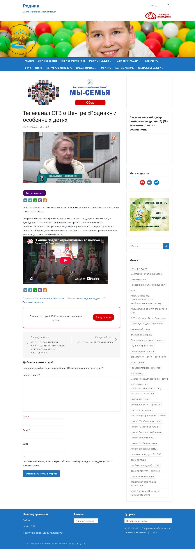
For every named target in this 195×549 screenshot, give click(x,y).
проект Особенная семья (144, 443)
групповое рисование (142, 345)
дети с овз (160, 356)
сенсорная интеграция (142, 476)
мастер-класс (138, 373)
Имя (26, 416)
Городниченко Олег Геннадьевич (148, 284)
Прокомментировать (33, 302)
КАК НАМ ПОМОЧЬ (124, 68)
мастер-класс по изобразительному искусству (146, 386)
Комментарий (31, 374)
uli (41, 126)
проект (162, 415)
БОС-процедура (139, 268)
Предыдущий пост (48, 345)
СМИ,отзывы (57, 298)
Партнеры (106, 68)
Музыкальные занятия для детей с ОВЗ (149, 310)
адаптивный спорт (140, 329)
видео (160, 340)
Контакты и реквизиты (59, 68)
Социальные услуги (149, 68)
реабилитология (139, 470)
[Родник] (97, 39)
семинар (155, 470)
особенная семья (140, 399)
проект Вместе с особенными (146, 432)
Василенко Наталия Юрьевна (146, 273)
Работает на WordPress (53, 543)
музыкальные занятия (142, 393)
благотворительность (142, 340)
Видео (38, 68)
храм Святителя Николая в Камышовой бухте (145, 493)
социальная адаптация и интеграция (143, 483)
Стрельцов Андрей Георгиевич (147, 323)
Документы (151, 61)
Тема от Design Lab (77, 543)
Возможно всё (138, 279)
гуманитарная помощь (142, 351)
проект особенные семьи (144, 448)
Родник (31, 6)
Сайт (25, 443)
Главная (29, 61)
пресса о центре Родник (88, 298)
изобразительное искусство (145, 367)
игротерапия (137, 362)
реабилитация (138, 459)
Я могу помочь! (103, 317)
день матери (137, 356)
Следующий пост (95, 340)
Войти (26, 520)
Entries (29, 525)
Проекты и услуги (99, 61)
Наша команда (85, 68)
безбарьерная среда (141, 334)
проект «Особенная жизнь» (145, 426)
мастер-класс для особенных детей (149, 378)
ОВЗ (133, 318)
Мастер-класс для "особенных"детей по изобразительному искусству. (146, 299)
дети (149, 356)
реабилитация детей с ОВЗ (145, 465)
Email (26, 430)
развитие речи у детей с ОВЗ (146, 454)
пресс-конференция (141, 410)
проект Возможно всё (142, 437)
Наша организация (127, 61)
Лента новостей (47, 61)
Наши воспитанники (72, 61)
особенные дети (139, 404)
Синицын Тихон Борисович (152, 318)
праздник (155, 404)
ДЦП (133, 290)
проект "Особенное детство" (146, 421)
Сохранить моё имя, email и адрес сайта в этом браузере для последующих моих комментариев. (68, 463)
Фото (28, 68)
